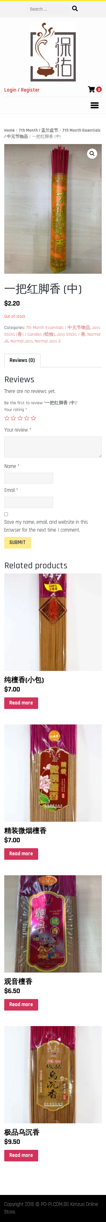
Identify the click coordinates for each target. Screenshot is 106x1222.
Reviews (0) (22, 360)
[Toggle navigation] (93, 105)
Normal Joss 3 (47, 341)
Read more (21, 703)
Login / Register (22, 90)
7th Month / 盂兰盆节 (38, 130)
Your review (17, 430)
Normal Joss (21, 341)
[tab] (22, 360)
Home (9, 130)
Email (11, 490)
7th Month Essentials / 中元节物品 (58, 328)
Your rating (15, 410)
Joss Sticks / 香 (71, 334)
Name (12, 466)
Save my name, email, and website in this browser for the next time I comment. (46, 526)
